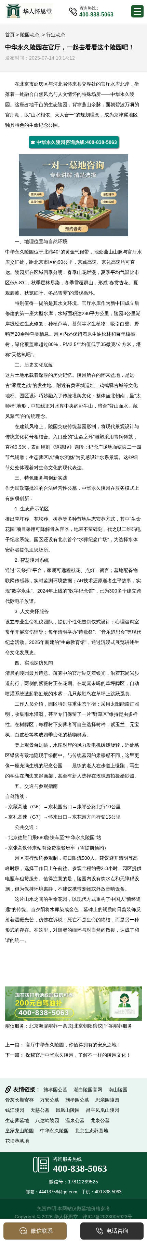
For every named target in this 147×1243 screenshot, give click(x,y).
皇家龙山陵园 (19, 1130)
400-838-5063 (80, 1168)
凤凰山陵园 (68, 1110)
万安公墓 (49, 1100)
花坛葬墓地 (17, 1141)
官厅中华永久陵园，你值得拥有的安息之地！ (73, 1044)
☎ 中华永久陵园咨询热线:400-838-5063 (73, 142)
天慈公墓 (40, 1110)
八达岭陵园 (47, 1120)
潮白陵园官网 (88, 1089)
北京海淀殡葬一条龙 (50, 1026)
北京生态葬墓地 (91, 1130)
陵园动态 (29, 34)
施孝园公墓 (55, 1089)
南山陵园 (118, 1089)
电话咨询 (117, 1231)
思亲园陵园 (107, 1100)
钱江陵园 (14, 1110)
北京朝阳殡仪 (88, 1026)
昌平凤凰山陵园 (102, 1110)
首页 (10, 34)
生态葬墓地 (17, 1120)
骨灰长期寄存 (19, 1100)
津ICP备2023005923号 (107, 1216)
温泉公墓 (74, 1120)
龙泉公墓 (100, 1120)
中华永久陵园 (19, 251)
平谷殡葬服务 (118, 1026)
